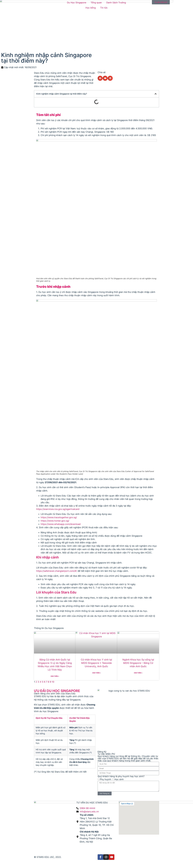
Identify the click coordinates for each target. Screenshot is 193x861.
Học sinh (119, 779)
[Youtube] (111, 857)
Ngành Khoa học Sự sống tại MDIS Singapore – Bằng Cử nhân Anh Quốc (138, 663)
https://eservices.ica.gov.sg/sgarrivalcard (57, 509)
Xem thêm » (55, 676)
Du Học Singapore (76, 2)
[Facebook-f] (100, 857)
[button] (100, 78)
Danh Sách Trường (116, 2)
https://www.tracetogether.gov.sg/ (59, 517)
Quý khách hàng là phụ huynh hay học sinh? (121, 776)
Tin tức (104, 7)
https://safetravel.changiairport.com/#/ (56, 571)
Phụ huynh (105, 779)
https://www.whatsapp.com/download (61, 524)
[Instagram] (106, 857)
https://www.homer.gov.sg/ (55, 520)
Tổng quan (96, 2)
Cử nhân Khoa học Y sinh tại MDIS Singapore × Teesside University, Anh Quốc (96, 663)
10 (53, 681)
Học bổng (90, 7)
